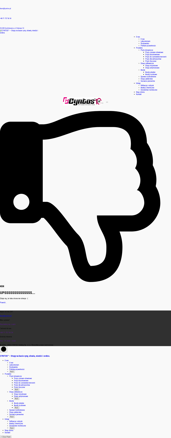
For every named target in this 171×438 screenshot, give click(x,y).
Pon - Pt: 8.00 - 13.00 (8, 341)
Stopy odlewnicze (15, 392)
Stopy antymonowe (21, 396)
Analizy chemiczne (16, 423)
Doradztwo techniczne (17, 426)
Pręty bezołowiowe (21, 380)
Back (12, 372)
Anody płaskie (19, 403)
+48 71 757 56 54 (5, 18)
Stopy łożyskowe (20, 394)
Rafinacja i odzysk (15, 421)
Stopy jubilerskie (15, 412)
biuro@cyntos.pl (5, 8)
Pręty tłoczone (19, 387)
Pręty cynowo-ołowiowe (23, 378)
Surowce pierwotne (16, 414)
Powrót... (3, 302)
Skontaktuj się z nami (7, 324)
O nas (7, 360)
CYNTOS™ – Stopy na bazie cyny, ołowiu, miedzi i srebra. (25, 356)
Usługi (7, 419)
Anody (11, 401)
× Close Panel (5, 437)
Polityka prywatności (16, 369)
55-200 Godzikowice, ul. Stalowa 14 (12, 28)
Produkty (8, 374)
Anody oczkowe (20, 405)
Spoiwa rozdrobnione (17, 410)
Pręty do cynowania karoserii (24, 383)
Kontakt (7, 432)
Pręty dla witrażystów (22, 385)
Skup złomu (9, 430)
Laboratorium (14, 365)
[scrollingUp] (3, 349)
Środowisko (13, 367)
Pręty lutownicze (15, 376)
